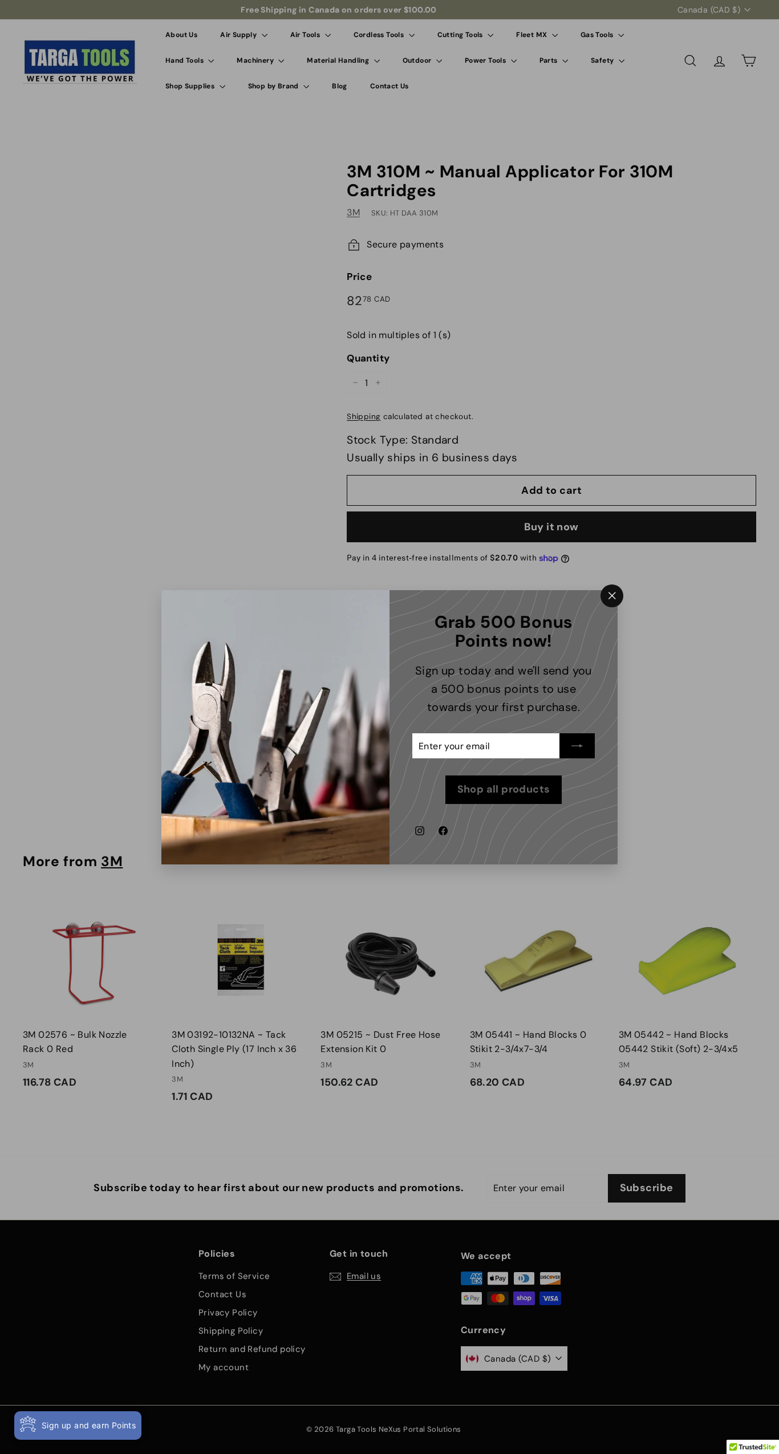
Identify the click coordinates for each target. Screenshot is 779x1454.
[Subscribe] (577, 745)
